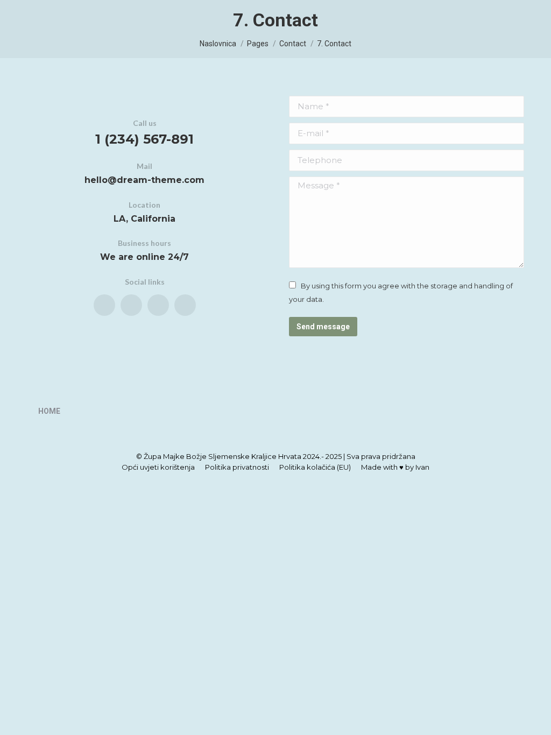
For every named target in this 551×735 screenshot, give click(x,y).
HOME (49, 411)
